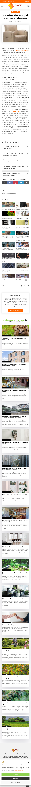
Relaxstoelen (12, 193)
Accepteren (15, 774)
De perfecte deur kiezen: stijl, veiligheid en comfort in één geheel (14, 365)
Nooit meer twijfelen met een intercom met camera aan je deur (22, 227)
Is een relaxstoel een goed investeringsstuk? (15, 174)
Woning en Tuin (15, 11)
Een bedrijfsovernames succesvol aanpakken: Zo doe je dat (22, 249)
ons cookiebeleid (19, 770)
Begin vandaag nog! (15, 295)
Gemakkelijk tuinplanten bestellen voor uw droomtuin (14, 651)
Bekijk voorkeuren (15, 782)
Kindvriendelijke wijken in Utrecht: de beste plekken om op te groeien (14, 469)
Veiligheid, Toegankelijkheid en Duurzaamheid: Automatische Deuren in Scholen (15, 417)
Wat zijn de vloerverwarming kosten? (12, 546)
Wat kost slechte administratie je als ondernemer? (6, 270)
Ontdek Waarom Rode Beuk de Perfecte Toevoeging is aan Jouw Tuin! (13, 677)
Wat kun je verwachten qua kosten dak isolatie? (13, 729)
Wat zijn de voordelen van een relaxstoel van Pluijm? (15, 154)
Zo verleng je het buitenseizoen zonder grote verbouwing (14, 339)
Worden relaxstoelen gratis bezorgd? (15, 161)
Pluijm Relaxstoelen (22, 50)
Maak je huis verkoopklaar (9, 625)
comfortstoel (17, 111)
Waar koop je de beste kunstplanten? (12, 598)
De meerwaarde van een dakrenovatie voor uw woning (15, 391)
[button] (28, 762)
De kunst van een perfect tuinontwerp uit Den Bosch (15, 573)
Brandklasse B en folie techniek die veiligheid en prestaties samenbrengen (7, 249)
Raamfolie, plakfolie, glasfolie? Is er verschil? (14, 494)
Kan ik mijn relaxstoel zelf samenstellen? (15, 147)
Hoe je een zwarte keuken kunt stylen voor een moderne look (15, 521)
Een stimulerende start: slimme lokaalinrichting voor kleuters (8, 260)
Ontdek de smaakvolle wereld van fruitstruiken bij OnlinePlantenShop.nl (15, 703)
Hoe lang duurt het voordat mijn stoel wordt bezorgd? (15, 167)
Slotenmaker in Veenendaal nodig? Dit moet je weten (15, 443)
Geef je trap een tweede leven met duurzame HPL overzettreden (8, 227)
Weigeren (15, 778)
